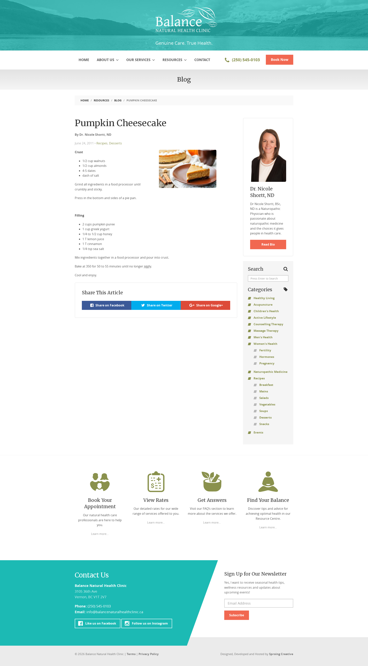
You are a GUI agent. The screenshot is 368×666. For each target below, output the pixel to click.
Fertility (265, 350)
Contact (202, 59)
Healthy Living (264, 298)
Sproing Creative (281, 654)
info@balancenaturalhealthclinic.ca (114, 612)
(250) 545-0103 (245, 60)
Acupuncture (263, 305)
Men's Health (263, 337)
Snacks (264, 424)
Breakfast (266, 385)
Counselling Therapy (268, 324)
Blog (118, 100)
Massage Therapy (266, 331)
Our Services (138, 59)
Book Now (279, 59)
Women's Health (265, 344)
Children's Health (266, 311)
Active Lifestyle (265, 318)
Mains (263, 391)
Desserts (115, 143)
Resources (173, 59)
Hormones (266, 357)
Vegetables (267, 404)
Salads (264, 398)
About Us (106, 59)
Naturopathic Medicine (271, 372)
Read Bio (268, 244)
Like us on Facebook (100, 623)
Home (84, 59)
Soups (263, 411)
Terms (131, 654)
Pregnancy (266, 363)
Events (258, 432)
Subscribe (236, 615)
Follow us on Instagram (150, 623)
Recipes (102, 143)
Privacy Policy (149, 654)
